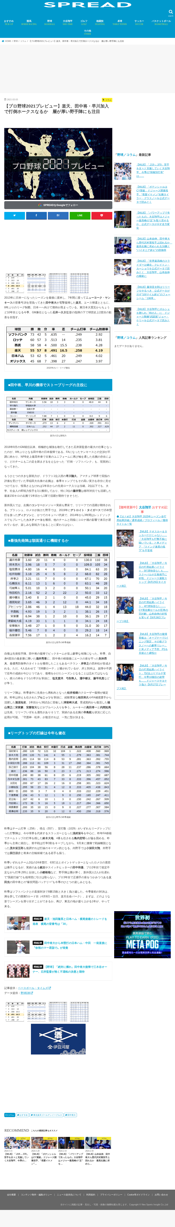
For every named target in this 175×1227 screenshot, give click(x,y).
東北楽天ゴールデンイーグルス (47, 1115)
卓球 (120, 22)
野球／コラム (126, 154)
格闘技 (100, 22)
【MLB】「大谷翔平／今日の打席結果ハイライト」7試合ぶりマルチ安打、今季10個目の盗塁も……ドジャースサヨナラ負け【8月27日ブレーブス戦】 (142, 677)
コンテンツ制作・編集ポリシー (36, 1194)
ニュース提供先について (69, 1194)
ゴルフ (84, 22)
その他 (87, 32)
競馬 (29, 22)
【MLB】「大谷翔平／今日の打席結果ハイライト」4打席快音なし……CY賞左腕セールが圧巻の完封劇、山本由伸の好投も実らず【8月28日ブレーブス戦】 (142, 610)
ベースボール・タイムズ (33, 987)
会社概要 (11, 1194)
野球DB (25, 992)
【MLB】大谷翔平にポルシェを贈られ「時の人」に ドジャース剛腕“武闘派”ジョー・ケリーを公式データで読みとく (153, 317)
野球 (49, 22)
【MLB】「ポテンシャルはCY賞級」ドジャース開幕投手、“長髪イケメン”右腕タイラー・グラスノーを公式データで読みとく (153, 194)
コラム (11, 1115)
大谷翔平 (68, 22)
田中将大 (72, 1115)
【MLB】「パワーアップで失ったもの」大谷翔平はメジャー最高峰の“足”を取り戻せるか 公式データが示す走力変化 (153, 220)
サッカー (139, 22)
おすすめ (9, 22)
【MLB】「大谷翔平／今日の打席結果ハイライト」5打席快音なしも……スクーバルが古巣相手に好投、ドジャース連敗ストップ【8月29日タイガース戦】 (142, 574)
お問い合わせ (161, 1194)
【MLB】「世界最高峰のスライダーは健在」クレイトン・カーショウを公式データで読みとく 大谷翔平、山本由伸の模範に (153, 268)
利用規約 (90, 1194)
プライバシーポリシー (111, 1194)
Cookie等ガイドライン (138, 1194)
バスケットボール (161, 22)
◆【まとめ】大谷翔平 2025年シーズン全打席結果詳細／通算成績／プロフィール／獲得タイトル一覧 (142, 520)
